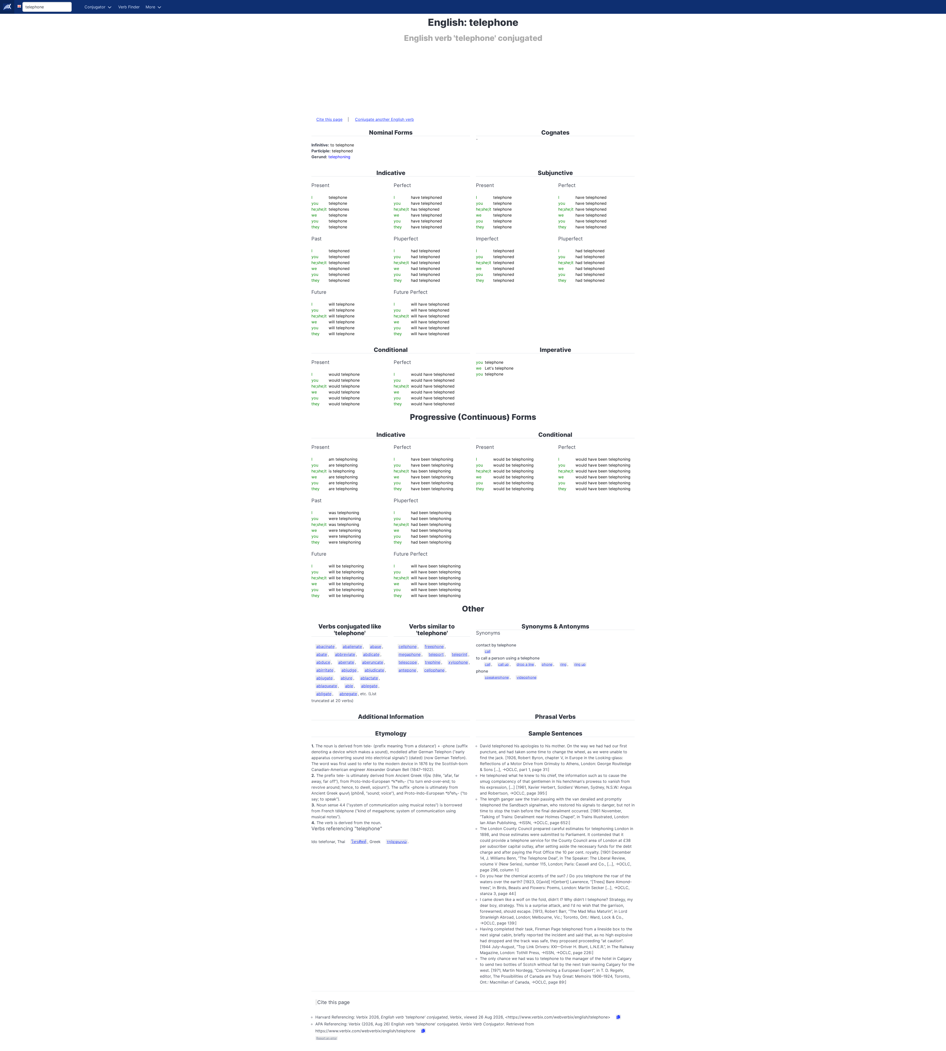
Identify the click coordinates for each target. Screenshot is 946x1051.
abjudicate (374, 670)
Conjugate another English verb (384, 119)
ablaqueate (326, 685)
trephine (432, 662)
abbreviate (345, 654)
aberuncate (372, 662)
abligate (323, 693)
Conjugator (94, 6)
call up (503, 664)
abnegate (348, 693)
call (487, 651)
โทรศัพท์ (358, 841)
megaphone (410, 654)
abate (321, 654)
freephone (434, 646)
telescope (408, 662)
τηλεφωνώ (397, 841)
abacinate (325, 646)
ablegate (369, 685)
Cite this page (329, 119)
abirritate (324, 670)
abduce (323, 662)
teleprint (459, 654)
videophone (526, 677)
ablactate (369, 677)
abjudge (348, 670)
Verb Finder (129, 6)
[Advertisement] (459, 77)
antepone (407, 670)
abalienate (352, 646)
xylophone (458, 662)
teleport (436, 654)
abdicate (371, 654)
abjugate (324, 677)
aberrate (346, 662)
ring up (580, 664)
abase (375, 646)
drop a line (525, 664)
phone (547, 664)
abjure (346, 677)
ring (563, 664)
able (349, 685)
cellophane (434, 670)
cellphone (408, 646)
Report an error (326, 1038)
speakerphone (497, 677)
